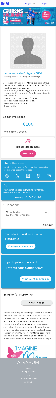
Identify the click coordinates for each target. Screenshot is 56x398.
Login (28, 368)
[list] (28, 213)
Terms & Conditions (28, 378)
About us (28, 382)
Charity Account (28, 371)
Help (28, 375)
